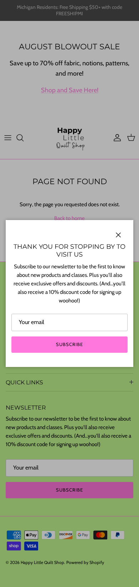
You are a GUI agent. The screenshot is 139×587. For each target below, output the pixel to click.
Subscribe (69, 344)
